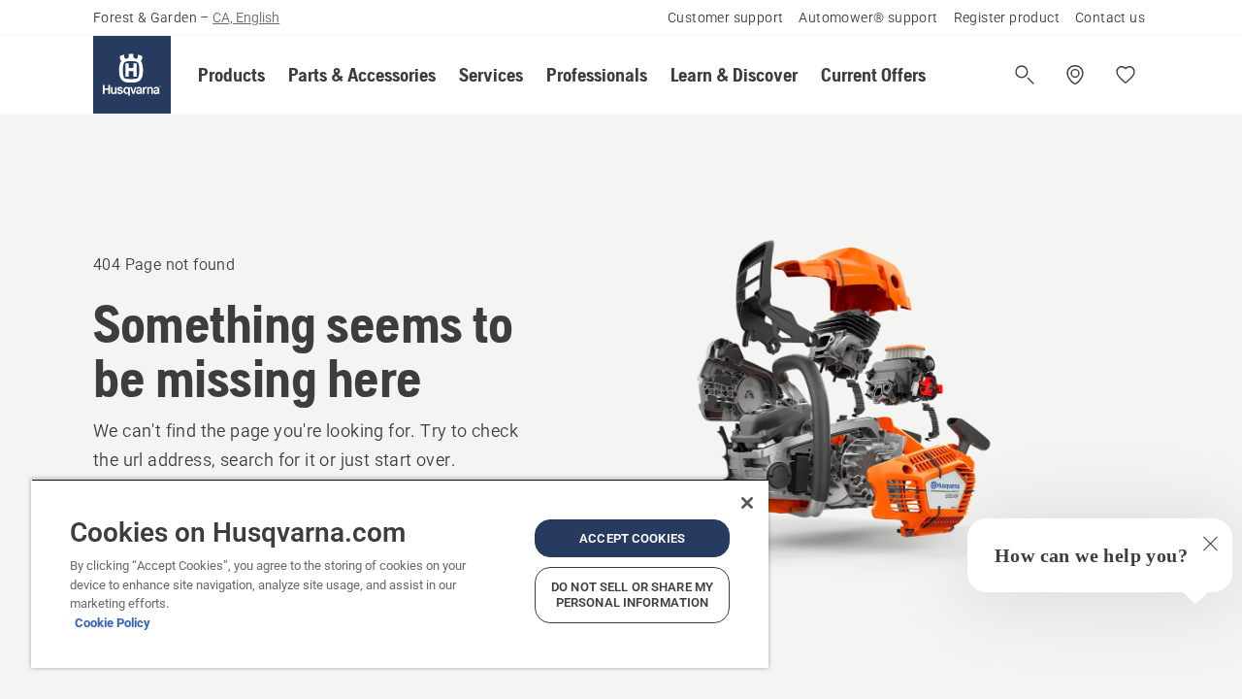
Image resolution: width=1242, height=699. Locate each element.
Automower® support (868, 17)
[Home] (132, 75)
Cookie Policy (112, 623)
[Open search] (1024, 74)
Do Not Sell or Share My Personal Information (632, 595)
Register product (1007, 17)
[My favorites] (1125, 74)
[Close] (747, 503)
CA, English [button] (245, 17)
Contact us (1110, 17)
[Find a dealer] (1075, 74)
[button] (231, 75)
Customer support (725, 17)
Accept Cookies (632, 538)
